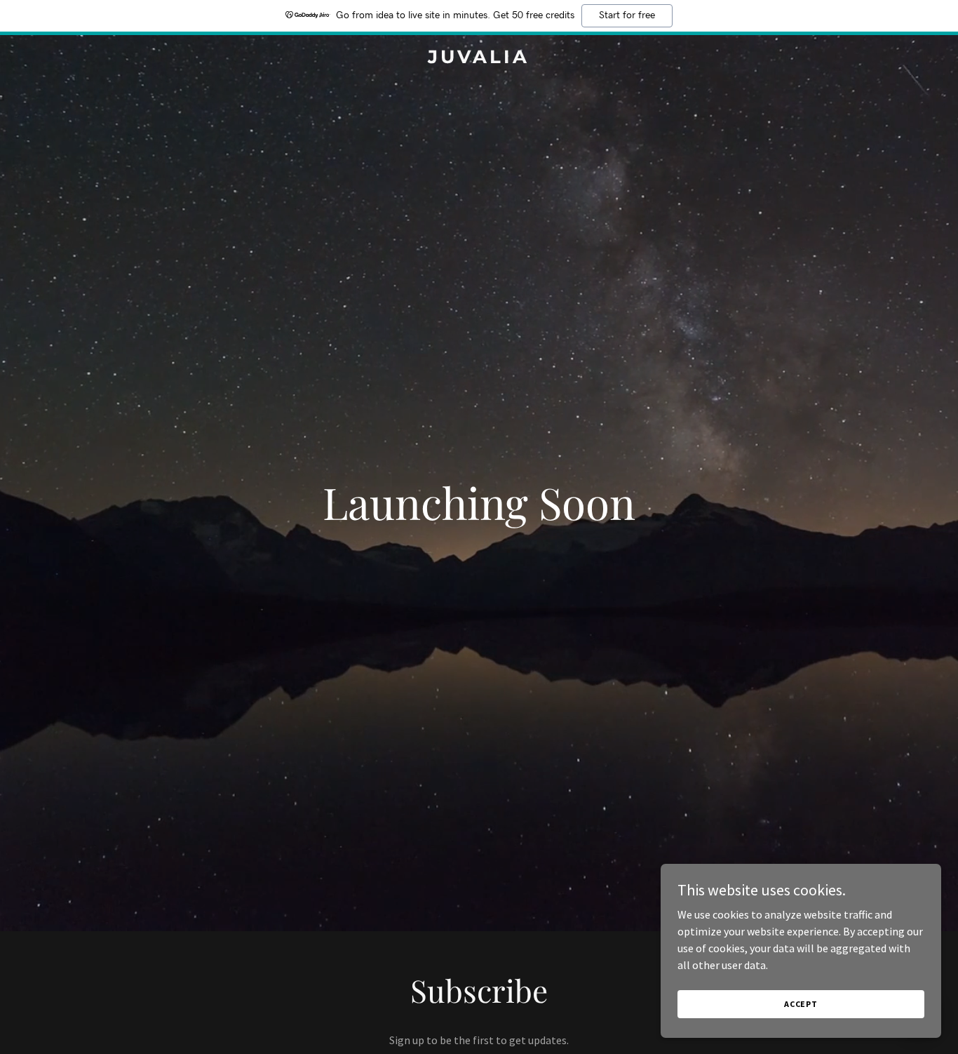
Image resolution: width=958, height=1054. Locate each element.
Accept (801, 1004)
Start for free (627, 15)
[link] (478, 59)
